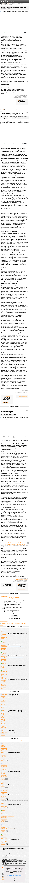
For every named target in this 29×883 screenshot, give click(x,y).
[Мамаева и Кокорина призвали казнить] (4, 665)
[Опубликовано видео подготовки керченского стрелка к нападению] (4, 645)
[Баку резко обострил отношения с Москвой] (4, 804)
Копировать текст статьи (14, 1)
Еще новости (14, 615)
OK (14, 880)
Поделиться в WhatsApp (7, 1)
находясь (21, 368)
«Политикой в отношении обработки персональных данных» (14, 876)
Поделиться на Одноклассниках (5, 1)
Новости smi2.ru (3, 596)
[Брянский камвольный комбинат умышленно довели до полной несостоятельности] (4, 795)
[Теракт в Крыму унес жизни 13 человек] (4, 733)
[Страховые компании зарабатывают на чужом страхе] (4, 828)
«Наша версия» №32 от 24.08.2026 (22, 391)
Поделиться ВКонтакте (1, 1)
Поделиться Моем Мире (3, 1)
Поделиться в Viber (10, 1)
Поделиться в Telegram (12, 1)
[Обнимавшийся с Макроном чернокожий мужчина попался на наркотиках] (4, 656)
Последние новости (14, 598)
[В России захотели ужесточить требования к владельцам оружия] (4, 634)
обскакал (21, 237)
